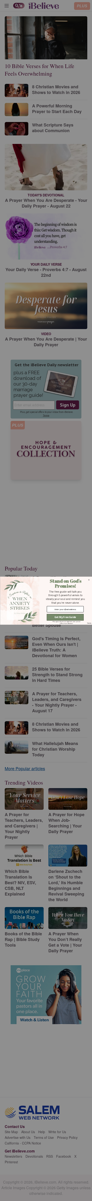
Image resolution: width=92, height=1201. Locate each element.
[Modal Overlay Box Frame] (46, 601)
